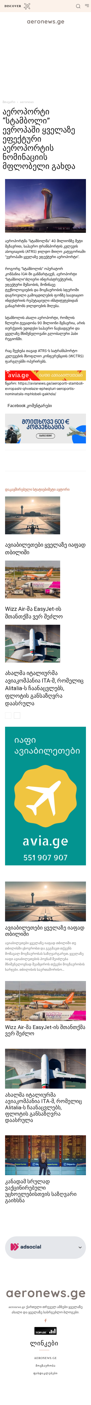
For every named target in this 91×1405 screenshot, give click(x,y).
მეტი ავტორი (59, 489)
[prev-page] (8, 715)
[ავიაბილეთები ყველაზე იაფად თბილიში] (45, 515)
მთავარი (9, 102)
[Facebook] (45, 1321)
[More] (62, 461)
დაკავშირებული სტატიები (26, 489)
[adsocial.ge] (26, 1256)
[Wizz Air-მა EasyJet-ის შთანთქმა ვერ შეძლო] (45, 579)
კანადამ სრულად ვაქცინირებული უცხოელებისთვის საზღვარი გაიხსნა (41, 1190)
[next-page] (17, 715)
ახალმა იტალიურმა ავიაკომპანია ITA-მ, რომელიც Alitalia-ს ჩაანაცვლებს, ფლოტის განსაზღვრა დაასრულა (44, 688)
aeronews (27, 102)
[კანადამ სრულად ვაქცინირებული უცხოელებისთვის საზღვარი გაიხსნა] (45, 1155)
